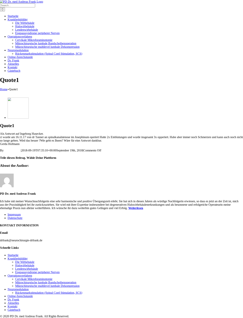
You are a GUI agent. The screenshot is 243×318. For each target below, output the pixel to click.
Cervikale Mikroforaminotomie (33, 279)
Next (3, 92)
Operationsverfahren (20, 275)
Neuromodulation (18, 289)
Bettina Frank (12, 150)
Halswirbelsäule (24, 265)
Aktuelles (13, 303)
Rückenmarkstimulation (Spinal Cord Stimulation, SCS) (48, 292)
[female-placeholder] (18, 117)
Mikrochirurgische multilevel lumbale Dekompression (47, 285)
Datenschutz (15, 218)
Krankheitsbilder (18, 258)
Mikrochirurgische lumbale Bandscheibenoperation (45, 282)
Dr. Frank (13, 299)
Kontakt (12, 306)
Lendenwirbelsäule (26, 268)
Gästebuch (14, 309)
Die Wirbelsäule (24, 262)
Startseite (13, 255)
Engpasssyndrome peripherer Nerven (37, 272)
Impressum (14, 214)
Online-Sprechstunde (20, 296)
